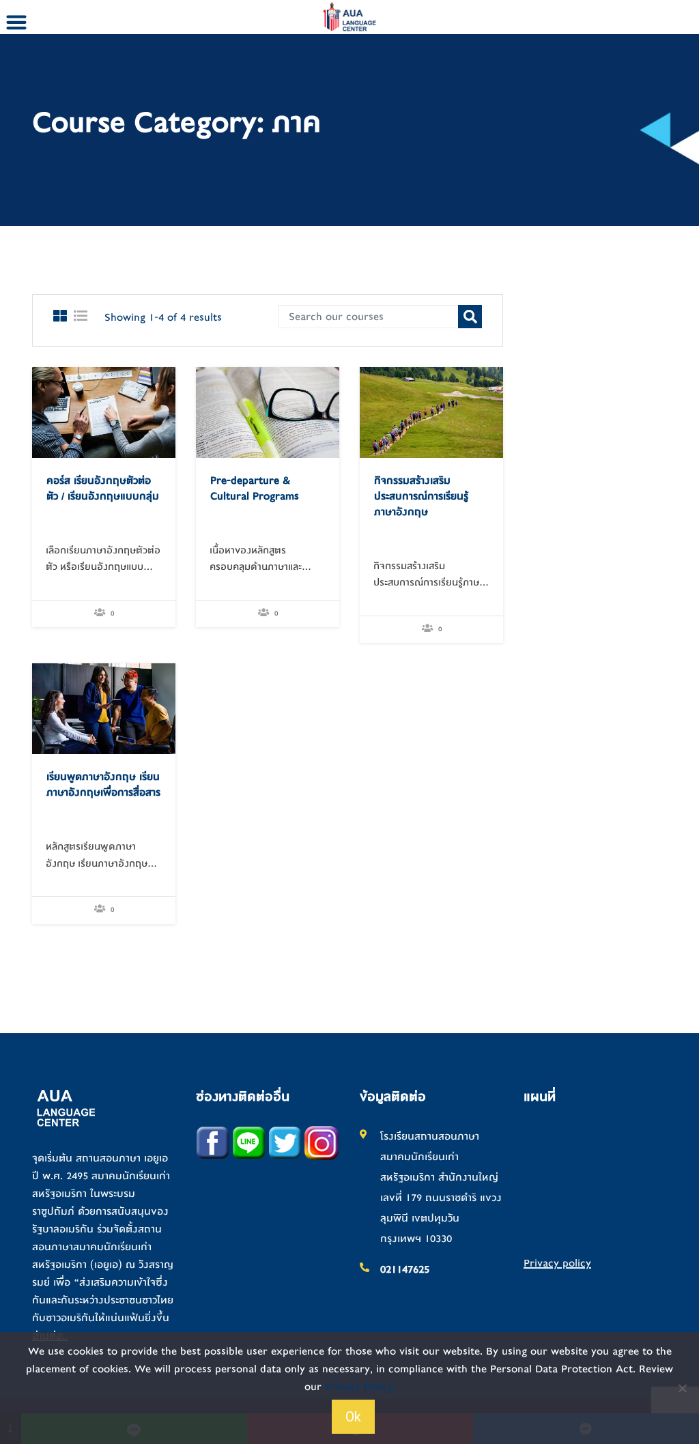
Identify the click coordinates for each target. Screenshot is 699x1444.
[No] (682, 1388)
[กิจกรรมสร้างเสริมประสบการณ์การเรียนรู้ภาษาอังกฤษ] (431, 412)
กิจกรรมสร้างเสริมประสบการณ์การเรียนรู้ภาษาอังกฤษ (421, 496)
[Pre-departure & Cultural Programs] (267, 412)
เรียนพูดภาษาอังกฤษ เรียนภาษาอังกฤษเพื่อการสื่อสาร (103, 784)
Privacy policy (557, 1263)
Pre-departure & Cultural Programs (254, 488)
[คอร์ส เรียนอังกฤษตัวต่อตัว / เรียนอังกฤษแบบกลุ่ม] (103, 412)
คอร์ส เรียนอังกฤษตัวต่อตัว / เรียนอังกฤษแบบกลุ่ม (102, 488)
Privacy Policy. (360, 1386)
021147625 (404, 1269)
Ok (353, 1417)
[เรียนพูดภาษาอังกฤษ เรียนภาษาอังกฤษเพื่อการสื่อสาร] (103, 709)
